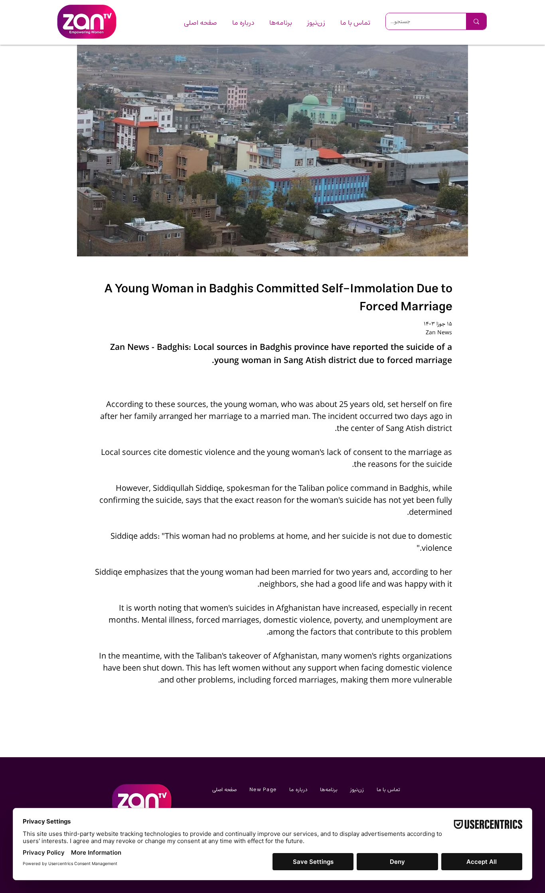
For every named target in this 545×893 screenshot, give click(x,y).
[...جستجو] (476, 21)
